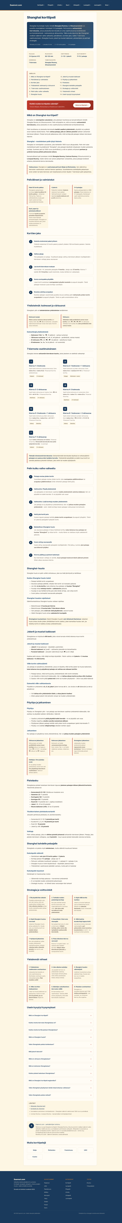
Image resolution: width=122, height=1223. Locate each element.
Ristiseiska (51, 1150)
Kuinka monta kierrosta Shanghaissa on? (42, 1023)
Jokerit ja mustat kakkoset (71, 77)
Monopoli (46, 1195)
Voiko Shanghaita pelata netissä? (40, 1095)
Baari (67, 5)
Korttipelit (40, 5)
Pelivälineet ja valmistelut (39, 79)
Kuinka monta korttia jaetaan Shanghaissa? (43, 1030)
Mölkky (46, 1192)
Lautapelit (87, 5)
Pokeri (46, 1204)
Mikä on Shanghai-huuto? (37, 1037)
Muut (106, 5)
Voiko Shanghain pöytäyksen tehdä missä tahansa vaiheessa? (49, 1088)
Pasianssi (46, 1183)
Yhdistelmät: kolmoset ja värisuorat (43, 85)
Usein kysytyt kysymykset (71, 94)
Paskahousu (69, 1150)
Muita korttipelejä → (81, 105)
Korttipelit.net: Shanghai (37, 1108)
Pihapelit (50, 5)
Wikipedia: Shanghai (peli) (38, 1106)
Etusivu (89, 1183)
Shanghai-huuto (36, 94)
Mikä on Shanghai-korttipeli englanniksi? (42, 1080)
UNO (85, 1150)
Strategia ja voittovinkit (70, 88)
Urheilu (59, 5)
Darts (45, 1208)
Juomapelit (97, 5)
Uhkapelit (76, 5)
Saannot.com (16, 5)
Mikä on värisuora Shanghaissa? (39, 1059)
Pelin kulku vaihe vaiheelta (40, 91)
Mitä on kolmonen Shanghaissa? (39, 1066)
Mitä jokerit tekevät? (35, 1051)
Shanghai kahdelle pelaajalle (72, 85)
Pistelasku (65, 82)
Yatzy (45, 1198)
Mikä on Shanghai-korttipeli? (40, 77)
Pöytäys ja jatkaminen (69, 79)
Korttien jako (35, 82)
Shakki (46, 1201)
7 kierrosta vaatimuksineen (40, 88)
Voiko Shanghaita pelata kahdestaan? (41, 1044)
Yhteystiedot (90, 1186)
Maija (35, 1150)
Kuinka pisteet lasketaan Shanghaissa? (42, 1073)
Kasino (35, 1157)
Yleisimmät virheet (68, 91)
